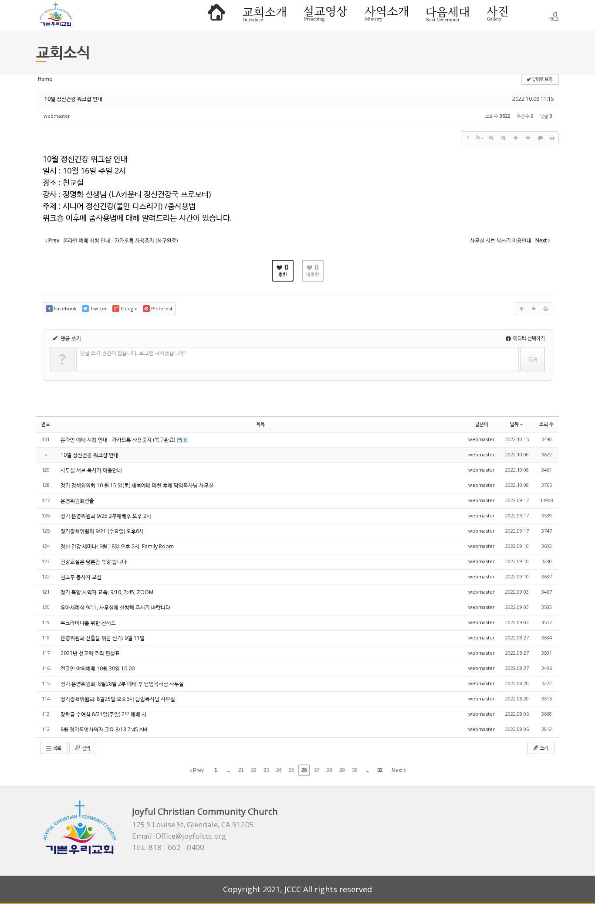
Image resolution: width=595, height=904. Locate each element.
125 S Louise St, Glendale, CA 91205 (193, 825)
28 (329, 770)
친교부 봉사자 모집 (81, 577)
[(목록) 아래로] (528, 138)
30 (354, 770)
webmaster (57, 115)
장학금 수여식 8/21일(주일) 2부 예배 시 (103, 714)
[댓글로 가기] (540, 138)
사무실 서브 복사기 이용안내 (91, 470)
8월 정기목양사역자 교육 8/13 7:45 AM (104, 729)
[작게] (503, 138)
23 (266, 770)
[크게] (491, 138)
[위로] (516, 138)
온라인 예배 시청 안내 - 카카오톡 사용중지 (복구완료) (118, 439)
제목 (260, 424)
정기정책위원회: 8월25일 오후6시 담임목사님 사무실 (118, 699)
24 (278, 770)
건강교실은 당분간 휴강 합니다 (94, 561)
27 (316, 770)
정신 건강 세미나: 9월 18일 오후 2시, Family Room (117, 546)
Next (398, 770)
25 (291, 770)
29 (342, 770)
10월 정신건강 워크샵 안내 (73, 98)
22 (253, 770)
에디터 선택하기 (528, 338)
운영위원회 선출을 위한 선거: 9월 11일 (103, 638)
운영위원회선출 (77, 500)
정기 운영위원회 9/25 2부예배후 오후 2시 (106, 516)
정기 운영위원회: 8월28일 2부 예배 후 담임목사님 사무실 (122, 683)
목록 (56, 747)
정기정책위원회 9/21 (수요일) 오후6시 (102, 531)
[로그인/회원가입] (554, 16)
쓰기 (543, 747)
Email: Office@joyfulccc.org (179, 836)
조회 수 (546, 424)
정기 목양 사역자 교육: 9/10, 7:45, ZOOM (107, 592)
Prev (198, 770)
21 (240, 770)
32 (379, 770)
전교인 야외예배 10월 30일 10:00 (98, 668)
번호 (45, 424)
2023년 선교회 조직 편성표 (90, 653)
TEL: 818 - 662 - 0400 (168, 847)
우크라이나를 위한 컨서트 (88, 622)
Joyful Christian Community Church (205, 811)
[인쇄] (552, 138)
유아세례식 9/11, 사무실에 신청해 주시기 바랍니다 (115, 607)
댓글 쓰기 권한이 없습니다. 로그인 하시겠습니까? (133, 353)
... (228, 770)
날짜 (514, 424)
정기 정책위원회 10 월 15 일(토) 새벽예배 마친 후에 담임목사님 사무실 (137, 485)
